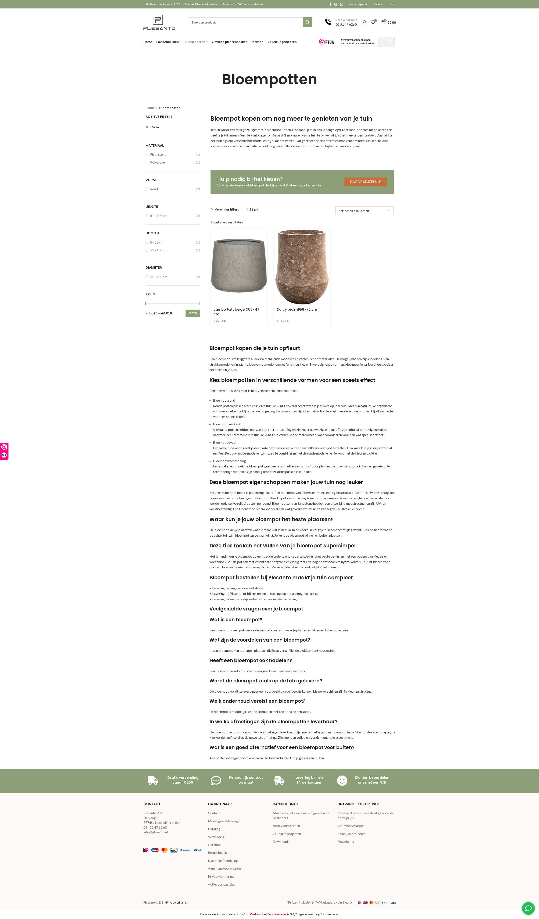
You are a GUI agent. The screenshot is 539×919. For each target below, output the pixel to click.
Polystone (157, 162)
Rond (154, 189)
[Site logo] (159, 22)
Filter (192, 313)
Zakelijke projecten (287, 834)
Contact (214, 813)
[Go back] (216, 79)
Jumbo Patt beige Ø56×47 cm (236, 312)
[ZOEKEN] (307, 22)
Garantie (214, 845)
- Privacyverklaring (176, 902)
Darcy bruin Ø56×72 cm (297, 309)
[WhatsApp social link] (341, 4)
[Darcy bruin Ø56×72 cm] (302, 266)
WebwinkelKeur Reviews (268, 914)
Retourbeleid (217, 852)
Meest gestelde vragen (224, 821)
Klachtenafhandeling (223, 860)
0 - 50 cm (157, 242)
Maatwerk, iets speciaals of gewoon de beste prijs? (301, 815)
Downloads (281, 841)
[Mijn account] (364, 22)
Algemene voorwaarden (225, 868)
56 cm (154, 127)
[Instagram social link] (336, 4)
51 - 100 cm (158, 216)
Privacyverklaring (221, 876)
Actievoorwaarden (221, 884)
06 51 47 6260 (346, 24)
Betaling (214, 829)
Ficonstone (158, 154)
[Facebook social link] (330, 4)
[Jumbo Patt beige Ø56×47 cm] (239, 266)
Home (150, 108)
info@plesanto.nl (155, 832)
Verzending (216, 837)
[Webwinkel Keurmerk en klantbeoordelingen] (356, 42)
